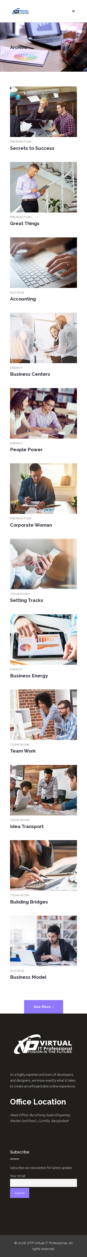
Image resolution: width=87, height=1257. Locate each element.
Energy (16, 367)
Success (17, 292)
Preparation (20, 141)
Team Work (20, 594)
